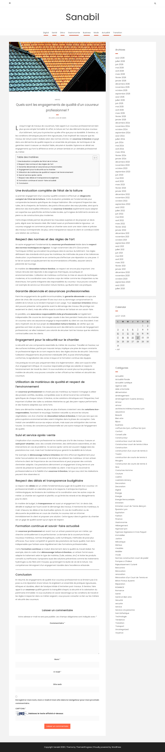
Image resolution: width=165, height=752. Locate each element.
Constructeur (121, 438)
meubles (119, 548)
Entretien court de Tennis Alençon (130, 506)
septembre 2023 (122, 171)
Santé (54, 32)
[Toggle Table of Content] (94, 158)
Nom (57, 659)
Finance (118, 519)
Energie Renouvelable (125, 499)
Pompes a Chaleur (123, 561)
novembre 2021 (122, 236)
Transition (117, 32)
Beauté (118, 415)
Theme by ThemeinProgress (79, 747)
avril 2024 (119, 149)
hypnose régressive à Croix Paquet (130, 532)
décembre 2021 (122, 233)
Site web (57, 684)
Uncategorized (122, 629)
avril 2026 (119, 71)
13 (133, 333)
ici (39, 474)
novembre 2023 (122, 165)
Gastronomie (74, 32)
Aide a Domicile (122, 389)
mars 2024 (120, 152)
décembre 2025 (122, 84)
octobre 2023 (121, 168)
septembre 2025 (122, 93)
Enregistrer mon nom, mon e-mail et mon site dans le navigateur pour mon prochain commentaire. (57, 701)
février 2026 (120, 77)
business (119, 425)
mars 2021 (119, 262)
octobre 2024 (121, 129)
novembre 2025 (122, 87)
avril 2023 (119, 181)
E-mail (57, 672)
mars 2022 (120, 223)
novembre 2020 (122, 275)
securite (119, 603)
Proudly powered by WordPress (107, 747)
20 (133, 337)
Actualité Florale (122, 379)
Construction (121, 447)
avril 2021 (119, 259)
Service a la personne (125, 610)
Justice (118, 538)
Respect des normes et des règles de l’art (36, 164)
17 (118, 337)
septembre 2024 (122, 132)
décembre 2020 (122, 272)
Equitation (119, 512)
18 (123, 337)
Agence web (121, 386)
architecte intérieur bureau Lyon (130, 408)
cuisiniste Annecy (123, 480)
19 (128, 337)
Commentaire (57, 623)
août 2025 (119, 97)
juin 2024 (119, 142)
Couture (119, 473)
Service (57, 100)
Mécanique (120, 542)
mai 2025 (119, 106)
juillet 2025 (120, 100)
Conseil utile (120, 434)
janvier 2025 (120, 119)
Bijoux (117, 421)
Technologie (121, 616)
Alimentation (121, 392)
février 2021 (120, 265)
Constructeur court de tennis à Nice (131, 444)
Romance (119, 590)
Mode (96, 32)
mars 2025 (120, 113)
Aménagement (122, 395)
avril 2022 (119, 220)
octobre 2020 (121, 278)
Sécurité (119, 600)
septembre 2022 (122, 204)
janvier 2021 (120, 269)
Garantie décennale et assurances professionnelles (40, 167)
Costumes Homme (124, 470)
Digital (46, 32)
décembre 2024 (122, 123)
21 (138, 337)
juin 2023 (119, 175)
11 (122, 333)
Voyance (119, 632)
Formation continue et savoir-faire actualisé (37, 180)
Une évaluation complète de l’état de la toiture (37, 161)
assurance (120, 412)
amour (118, 405)
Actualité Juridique (123, 382)
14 (138, 333)
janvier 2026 (120, 80)
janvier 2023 (120, 191)
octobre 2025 (121, 90)
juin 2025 (119, 103)
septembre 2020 (122, 282)
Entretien (119, 502)
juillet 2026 (120, 61)
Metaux (118, 545)
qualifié (38, 589)
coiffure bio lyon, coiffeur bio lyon (130, 428)
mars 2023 (120, 184)
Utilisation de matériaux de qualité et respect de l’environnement (46, 172)
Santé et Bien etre (123, 597)
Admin (64, 118)
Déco (62, 32)
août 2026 (120, 58)
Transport (119, 626)
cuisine (118, 477)
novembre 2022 (122, 197)
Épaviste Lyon (121, 509)
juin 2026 (119, 64)
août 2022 (119, 207)
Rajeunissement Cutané (126, 564)
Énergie (118, 493)
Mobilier (118, 551)
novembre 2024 (122, 126)
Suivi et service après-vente (30, 175)
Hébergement (121, 525)
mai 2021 (119, 256)
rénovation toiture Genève (52, 285)
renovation (120, 574)
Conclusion (23, 183)
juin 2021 (119, 253)
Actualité (106, 32)
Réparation (120, 584)
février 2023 (120, 188)
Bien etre (119, 418)
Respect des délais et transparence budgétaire (39, 178)
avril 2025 (119, 110)
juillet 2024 (120, 139)
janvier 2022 (120, 230)
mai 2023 (119, 178)
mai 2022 (119, 217)
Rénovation (120, 571)
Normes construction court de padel (131, 558)
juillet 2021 (119, 249)
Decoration (120, 483)
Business (87, 32)
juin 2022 (119, 214)
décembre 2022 (122, 194)
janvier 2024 (120, 158)
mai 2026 (119, 67)
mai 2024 (119, 145)
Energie (118, 496)
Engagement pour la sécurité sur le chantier (37, 169)
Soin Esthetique (122, 613)
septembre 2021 (122, 243)
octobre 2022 (121, 201)
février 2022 (120, 227)
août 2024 (120, 136)
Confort (118, 431)
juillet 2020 (120, 288)
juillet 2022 (120, 210)
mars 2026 (120, 74)
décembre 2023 (122, 162)
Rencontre (120, 567)
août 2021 (119, 246)
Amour (118, 402)
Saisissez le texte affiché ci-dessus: (45, 713)
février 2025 (120, 116)
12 (128, 333)
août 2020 (120, 285)
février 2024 (120, 155)
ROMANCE (119, 587)
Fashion (118, 515)
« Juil (117, 349)
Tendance (120, 619)
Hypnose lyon (121, 528)
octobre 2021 (121, 240)
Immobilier (120, 535)
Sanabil (82, 17)
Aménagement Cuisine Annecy (129, 399)
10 (118, 333)
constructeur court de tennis (128, 441)
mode (118, 555)
